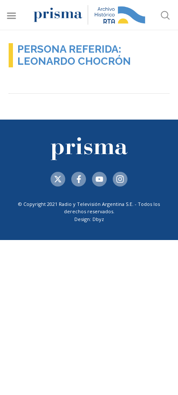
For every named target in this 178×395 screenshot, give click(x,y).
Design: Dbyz (89, 219)
